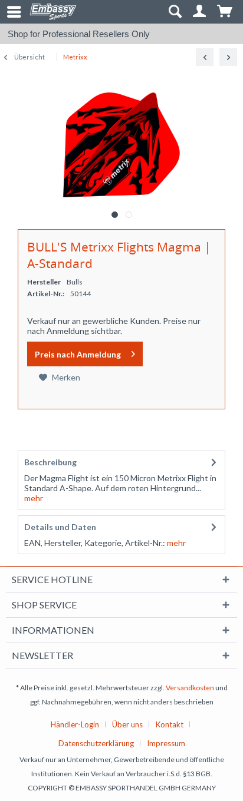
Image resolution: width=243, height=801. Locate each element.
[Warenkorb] (225, 12)
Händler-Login (75, 724)
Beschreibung (50, 462)
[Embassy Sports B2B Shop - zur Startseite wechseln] (53, 12)
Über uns (127, 724)
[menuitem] (9, 12)
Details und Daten (60, 527)
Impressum (166, 743)
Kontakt (169, 724)
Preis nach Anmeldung (78, 354)
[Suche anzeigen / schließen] (174, 12)
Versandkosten (190, 687)
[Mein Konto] (200, 12)
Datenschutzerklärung (96, 743)
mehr (33, 498)
